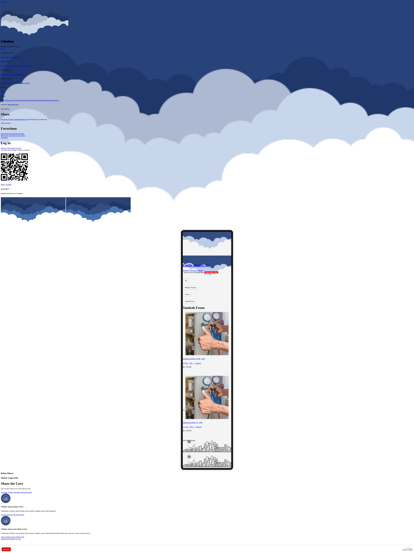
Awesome (4, 138)
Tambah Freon (190, 301)
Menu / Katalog (6, 184)
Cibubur (3, 2)
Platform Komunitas (13, 104)
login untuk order (211, 272)
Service (187, 294)
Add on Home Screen (8, 515)
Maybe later (20, 515)
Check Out (6, 549)
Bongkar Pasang (190, 287)
